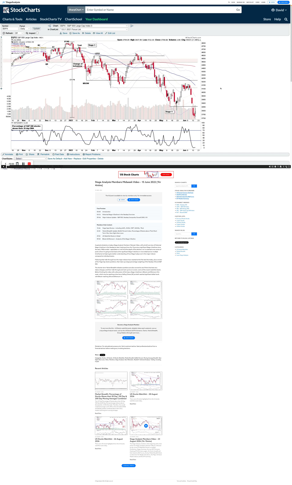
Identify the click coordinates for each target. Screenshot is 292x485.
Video (257, 2)
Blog (233, 2)
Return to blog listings (184, 238)
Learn (263, 2)
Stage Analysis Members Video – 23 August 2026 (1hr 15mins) (145, 440)
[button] (12, 2)
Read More (98, 413)
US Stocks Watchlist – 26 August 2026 (109, 440)
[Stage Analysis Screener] (146, 174)
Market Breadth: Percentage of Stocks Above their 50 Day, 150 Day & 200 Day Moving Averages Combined (111, 396)
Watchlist (250, 2)
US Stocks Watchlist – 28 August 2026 (144, 395)
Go (194, 186)
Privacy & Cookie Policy (192, 481)
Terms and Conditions (181, 481)
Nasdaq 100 (241, 2)
